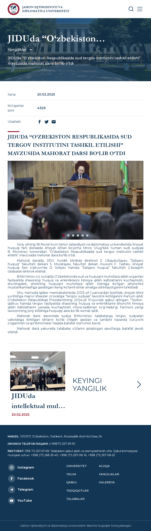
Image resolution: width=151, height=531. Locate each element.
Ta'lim (71, 474)
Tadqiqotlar (77, 490)
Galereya (107, 482)
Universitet (76, 466)
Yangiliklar (17, 49)
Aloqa (104, 466)
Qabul (71, 482)
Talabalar (75, 499)
